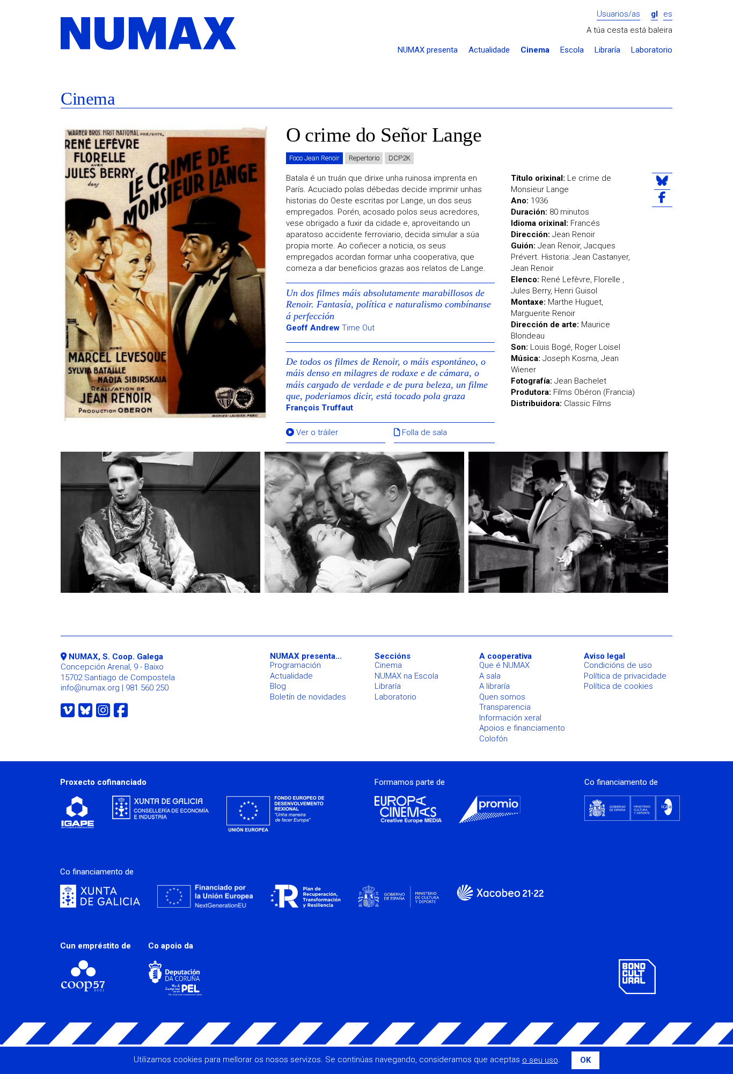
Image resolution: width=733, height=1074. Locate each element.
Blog (278, 686)
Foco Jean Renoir (314, 158)
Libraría (607, 50)
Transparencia (505, 707)
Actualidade (489, 50)
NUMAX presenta (428, 50)
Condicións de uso (618, 665)
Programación (295, 665)
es (667, 14)
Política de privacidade (625, 676)
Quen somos (502, 697)
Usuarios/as (618, 14)
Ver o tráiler (316, 432)
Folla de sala (423, 432)
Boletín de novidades (308, 697)
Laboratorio (651, 50)
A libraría (494, 686)
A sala (490, 676)
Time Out (330, 328)
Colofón (493, 739)
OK (585, 1060)
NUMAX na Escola (406, 676)
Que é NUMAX (504, 665)
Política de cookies (618, 686)
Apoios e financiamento (522, 728)
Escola (572, 50)
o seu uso (540, 1060)
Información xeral (510, 718)
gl (654, 14)
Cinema (535, 50)
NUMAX (149, 34)
